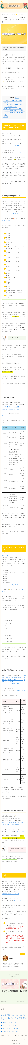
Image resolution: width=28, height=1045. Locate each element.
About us (14, 1040)
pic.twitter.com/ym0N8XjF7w (11, 146)
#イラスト (22, 675)
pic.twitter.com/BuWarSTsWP (10, 409)
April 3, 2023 (18, 152)
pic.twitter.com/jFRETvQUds (10, 894)
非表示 (17, 97)
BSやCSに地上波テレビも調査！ (12, 109)
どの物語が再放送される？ (13, 105)
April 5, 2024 (17, 900)
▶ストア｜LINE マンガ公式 (9, 1026)
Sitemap (8, 1039)
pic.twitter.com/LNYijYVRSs (10, 214)
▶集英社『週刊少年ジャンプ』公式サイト (14, 1015)
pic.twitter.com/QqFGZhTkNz (11, 585)
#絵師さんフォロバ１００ (15, 680)
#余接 (12, 682)
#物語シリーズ (9, 407)
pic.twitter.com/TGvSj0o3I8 (10, 684)
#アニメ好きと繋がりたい (12, 822)
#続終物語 (17, 407)
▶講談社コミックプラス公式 (10, 1023)
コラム (18, 14)
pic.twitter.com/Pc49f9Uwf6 (13, 824)
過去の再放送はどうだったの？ (15, 111)
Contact (14, 1039)
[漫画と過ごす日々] (14, 6)
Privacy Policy (21, 1039)
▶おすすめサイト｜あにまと (10, 1031)
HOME (2, 1035)
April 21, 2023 (6, 220)
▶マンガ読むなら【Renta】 (9, 1028)
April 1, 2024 (21, 690)
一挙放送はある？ (11, 107)
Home (3, 1039)
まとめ (5, 117)
